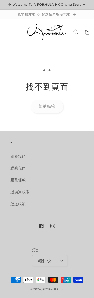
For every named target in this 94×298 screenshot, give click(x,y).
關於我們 (18, 156)
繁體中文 (45, 261)
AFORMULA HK (53, 289)
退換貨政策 (20, 191)
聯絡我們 (18, 168)
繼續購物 (47, 106)
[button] (6, 32)
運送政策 (18, 203)
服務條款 (18, 180)
